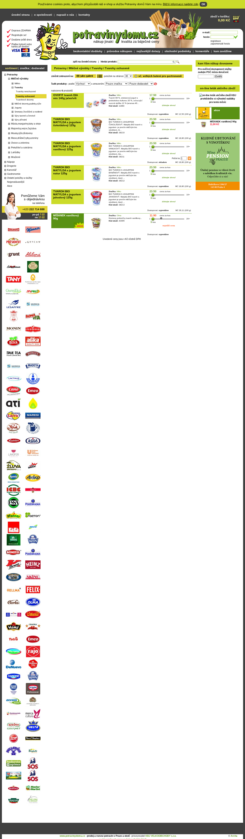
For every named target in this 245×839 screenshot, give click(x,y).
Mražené (15, 157)
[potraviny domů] (51, 40)
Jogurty (18, 108)
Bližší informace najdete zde (180, 4)
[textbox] (147, 62)
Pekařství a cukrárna (21, 147)
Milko (119, 95)
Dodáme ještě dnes (21, 39)
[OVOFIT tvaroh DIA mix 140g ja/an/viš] (96, 110)
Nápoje (11, 162)
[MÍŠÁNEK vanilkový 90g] (203, 124)
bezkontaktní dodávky (87, 51)
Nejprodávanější (15, 182)
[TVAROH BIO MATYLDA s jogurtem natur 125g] (96, 182)
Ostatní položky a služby (19, 178)
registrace (216, 41)
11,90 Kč (214, 124)
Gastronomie (13, 174)
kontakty (84, 14)
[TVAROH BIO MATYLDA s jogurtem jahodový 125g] (96, 206)
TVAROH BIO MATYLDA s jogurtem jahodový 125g (67, 194)
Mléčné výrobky (20, 78)
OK (203, 4)
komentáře (202, 51)
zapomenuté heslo (220, 43)
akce (217, 110)
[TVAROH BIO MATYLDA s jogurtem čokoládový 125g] (96, 134)
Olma (119, 215)
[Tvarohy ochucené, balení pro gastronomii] (158, 76)
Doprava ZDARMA (21, 30)
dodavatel (37, 68)
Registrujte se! (18, 35)
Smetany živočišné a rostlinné (28, 112)
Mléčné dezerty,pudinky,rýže (28, 104)
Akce (9, 186)
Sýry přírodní (21, 120)
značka (24, 68)
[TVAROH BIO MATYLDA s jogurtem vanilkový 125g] (96, 158)
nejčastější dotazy (148, 51)
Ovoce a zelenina (20, 142)
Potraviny (12, 74)
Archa (234, 836)
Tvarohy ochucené (25, 96)
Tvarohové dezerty (25, 100)
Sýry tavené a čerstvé (25, 116)
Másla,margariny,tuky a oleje (26, 123)
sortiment (11, 68)
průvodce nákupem (119, 51)
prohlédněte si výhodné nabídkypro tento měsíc (217, 95)
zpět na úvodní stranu (84, 61)
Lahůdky (15, 152)
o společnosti (43, 14)
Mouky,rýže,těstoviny (22, 133)
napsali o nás (65, 14)
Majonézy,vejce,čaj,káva (23, 128)
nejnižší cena (169, 226)
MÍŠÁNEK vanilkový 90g (223, 121)
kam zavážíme (223, 51)
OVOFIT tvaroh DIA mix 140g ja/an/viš (65, 97)
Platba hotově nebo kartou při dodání (21, 45)
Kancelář (11, 170)
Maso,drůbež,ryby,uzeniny (24, 138)
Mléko (17, 83)
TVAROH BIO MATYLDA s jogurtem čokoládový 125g (67, 122)
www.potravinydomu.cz (72, 836)
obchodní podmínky (178, 51)
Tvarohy (19, 87)
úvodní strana (20, 14)
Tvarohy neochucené (26, 91)
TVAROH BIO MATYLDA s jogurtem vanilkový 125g (67, 146)
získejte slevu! (169, 105)
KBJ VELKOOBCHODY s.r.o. (160, 836)
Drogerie (11, 166)
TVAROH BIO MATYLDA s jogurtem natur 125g (67, 170)
